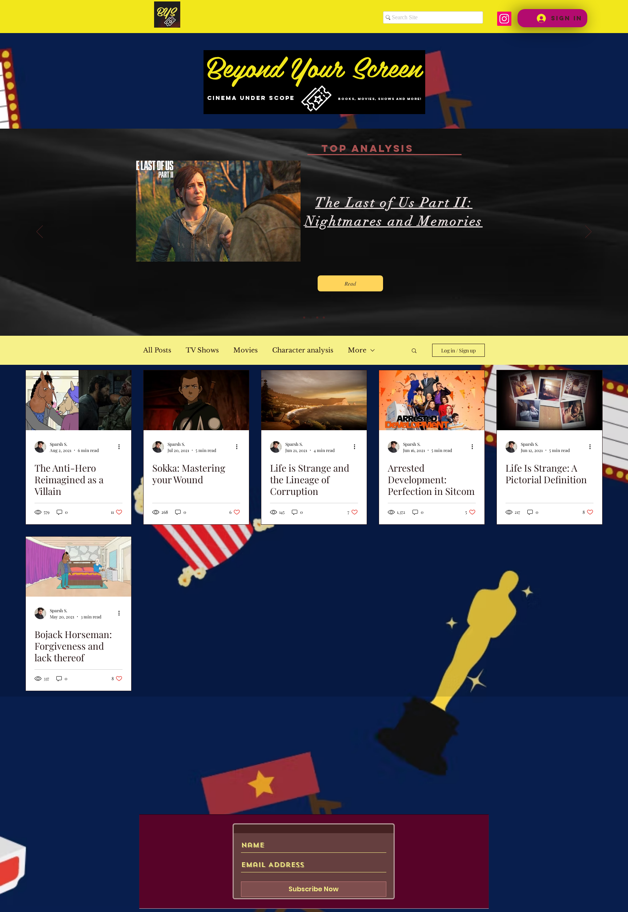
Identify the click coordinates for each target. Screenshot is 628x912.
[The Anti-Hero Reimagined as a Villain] (78, 400)
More (357, 350)
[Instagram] (504, 19)
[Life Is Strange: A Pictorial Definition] (549, 400)
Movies (245, 350)
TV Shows (202, 350)
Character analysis (302, 350)
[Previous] (39, 232)
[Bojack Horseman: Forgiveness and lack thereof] (78, 567)
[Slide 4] (324, 317)
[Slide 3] (317, 317)
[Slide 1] (304, 317)
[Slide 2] (311, 317)
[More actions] (121, 447)
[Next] (588, 232)
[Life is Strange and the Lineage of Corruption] (314, 400)
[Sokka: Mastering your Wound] (196, 400)
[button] (414, 351)
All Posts (157, 350)
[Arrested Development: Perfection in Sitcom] (431, 400)
